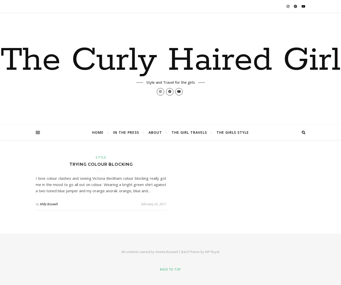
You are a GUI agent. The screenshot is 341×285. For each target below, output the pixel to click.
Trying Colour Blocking (101, 164)
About (155, 132)
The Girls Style (232, 132)
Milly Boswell (49, 204)
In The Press (126, 132)
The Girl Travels (189, 132)
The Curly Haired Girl (170, 60)
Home (98, 132)
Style (101, 157)
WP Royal (212, 252)
